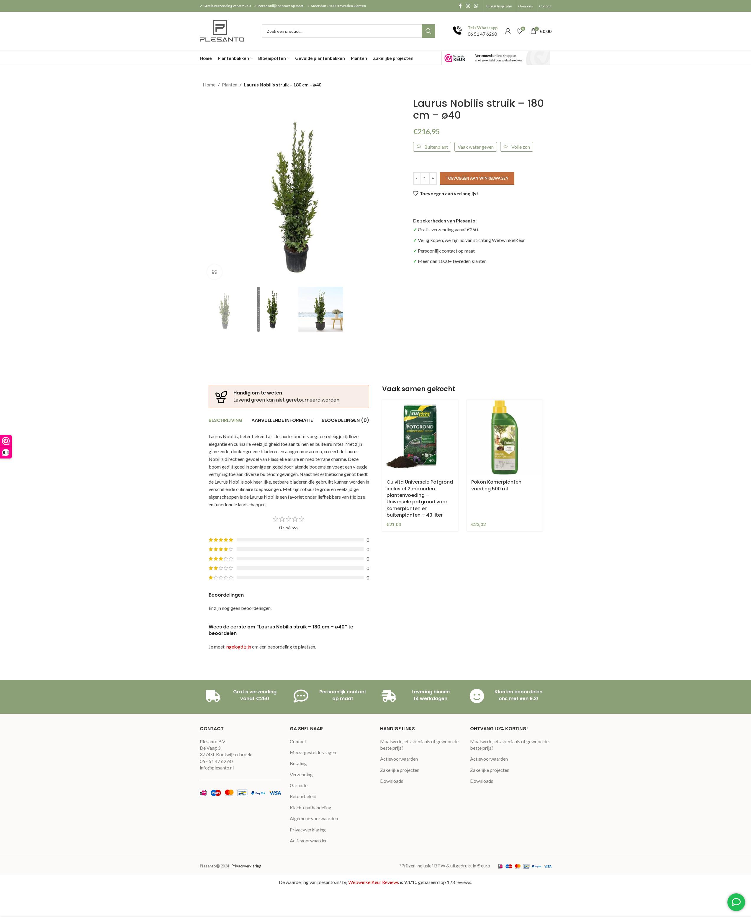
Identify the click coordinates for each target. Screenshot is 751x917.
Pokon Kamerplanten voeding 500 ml (496, 485)
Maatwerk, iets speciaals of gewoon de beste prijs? (419, 744)
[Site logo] (223, 30)
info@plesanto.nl (217, 767)
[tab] (226, 420)
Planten (229, 84)
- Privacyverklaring (245, 866)
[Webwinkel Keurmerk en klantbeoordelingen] (495, 58)
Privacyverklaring (308, 829)
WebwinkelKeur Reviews (373, 882)
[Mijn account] (508, 31)
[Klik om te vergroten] (214, 271)
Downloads (391, 781)
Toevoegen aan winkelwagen (477, 178)
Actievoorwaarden (309, 840)
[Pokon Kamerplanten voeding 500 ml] (505, 437)
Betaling (298, 763)
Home (209, 84)
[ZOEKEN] (428, 31)
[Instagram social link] (468, 5)
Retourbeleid (303, 796)
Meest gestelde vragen (313, 752)
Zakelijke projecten (399, 770)
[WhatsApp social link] (476, 5)
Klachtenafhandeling (310, 807)
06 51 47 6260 (482, 34)
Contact (298, 741)
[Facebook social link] (460, 5)
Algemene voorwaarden (314, 818)
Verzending (301, 774)
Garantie (298, 785)
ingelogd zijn (238, 646)
